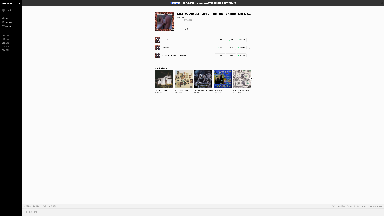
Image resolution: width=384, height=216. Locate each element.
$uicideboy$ (181, 17)
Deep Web (165, 48)
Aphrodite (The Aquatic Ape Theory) (174, 55)
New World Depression (241, 90)
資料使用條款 (52, 206)
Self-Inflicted (218, 90)
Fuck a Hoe (165, 40)
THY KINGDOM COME (182, 90)
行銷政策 (44, 206)
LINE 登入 (9, 10)
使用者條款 (27, 206)
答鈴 (231, 40)
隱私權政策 (36, 206)
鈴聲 (221, 40)
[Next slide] (251, 78)
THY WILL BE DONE (161, 90)
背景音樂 (242, 40)
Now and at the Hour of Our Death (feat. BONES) (203, 90)
